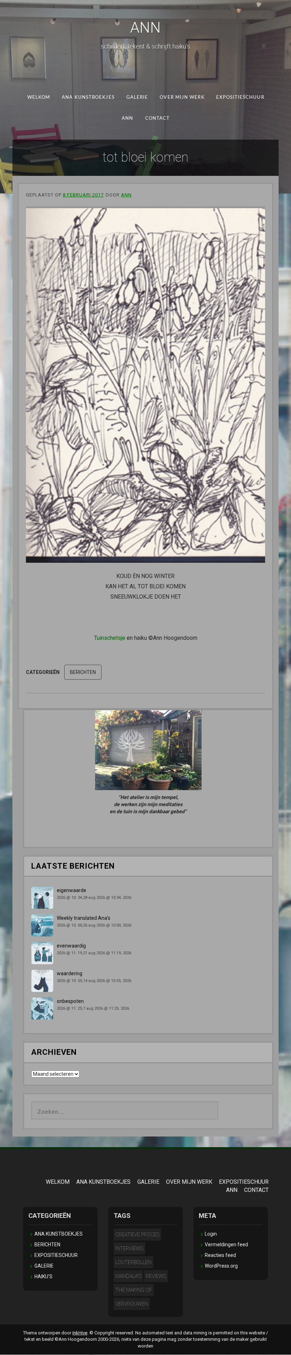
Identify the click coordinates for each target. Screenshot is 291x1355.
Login (211, 1234)
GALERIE (137, 97)
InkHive (79, 1332)
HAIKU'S (43, 1276)
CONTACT (157, 118)
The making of (133, 1290)
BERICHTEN (83, 672)
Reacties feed (220, 1255)
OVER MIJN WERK (182, 97)
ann (126, 195)
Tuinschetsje (109, 638)
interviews (129, 1248)
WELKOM (38, 97)
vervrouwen (131, 1304)
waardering (69, 973)
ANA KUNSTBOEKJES (88, 97)
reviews (156, 1276)
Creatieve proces (137, 1234)
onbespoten (70, 1001)
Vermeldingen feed (226, 1244)
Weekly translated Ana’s (83, 918)
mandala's (128, 1276)
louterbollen (133, 1262)
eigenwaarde (71, 890)
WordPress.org (221, 1266)
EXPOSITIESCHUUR (240, 97)
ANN (145, 27)
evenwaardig (71, 946)
